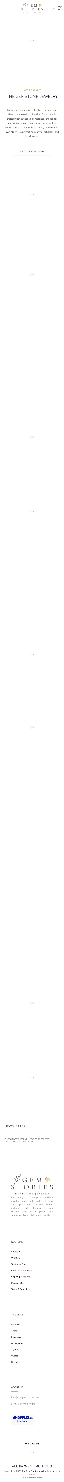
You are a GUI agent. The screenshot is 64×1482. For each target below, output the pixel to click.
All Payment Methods (32, 1466)
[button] (32, 151)
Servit (32, 1474)
